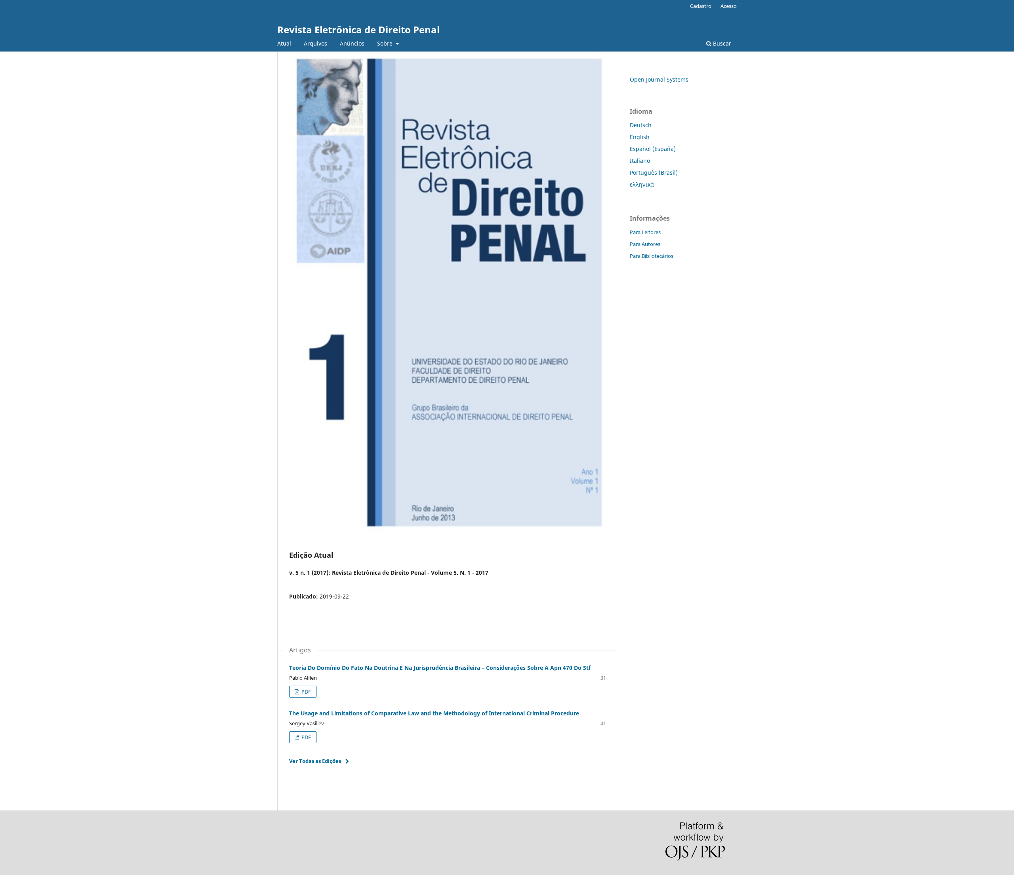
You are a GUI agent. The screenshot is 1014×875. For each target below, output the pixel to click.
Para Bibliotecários (651, 255)
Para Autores (645, 244)
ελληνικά (642, 184)
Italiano (640, 160)
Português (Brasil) (654, 172)
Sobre (385, 43)
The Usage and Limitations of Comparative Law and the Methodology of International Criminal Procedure (434, 713)
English (640, 137)
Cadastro (700, 6)
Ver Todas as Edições (315, 760)
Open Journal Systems (659, 79)
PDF (305, 691)
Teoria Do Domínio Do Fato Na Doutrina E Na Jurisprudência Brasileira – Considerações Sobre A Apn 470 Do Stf (440, 667)
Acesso (728, 6)
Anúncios (352, 43)
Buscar (721, 43)
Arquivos (315, 43)
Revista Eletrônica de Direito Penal (358, 29)
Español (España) (653, 149)
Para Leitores (645, 232)
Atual (284, 43)
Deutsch (641, 125)
